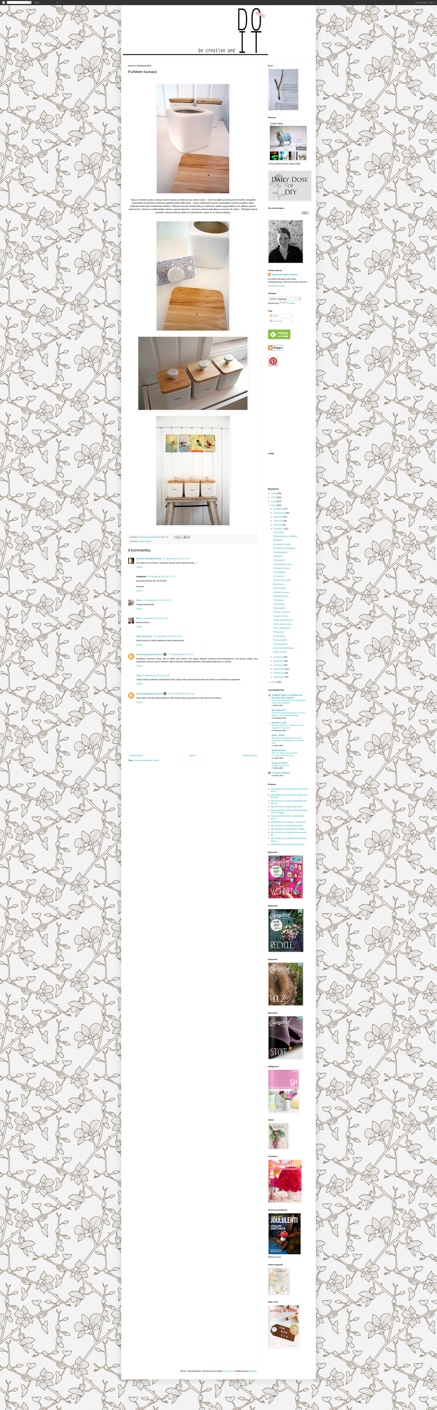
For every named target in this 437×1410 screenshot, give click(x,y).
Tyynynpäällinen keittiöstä (285, 536)
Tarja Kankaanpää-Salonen (149, 654)
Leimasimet (278, 576)
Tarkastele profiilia (276, 286)
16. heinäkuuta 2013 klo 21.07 (154, 618)
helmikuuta (278, 673)
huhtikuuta (278, 665)
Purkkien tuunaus (281, 592)
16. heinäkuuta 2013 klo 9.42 (176, 558)
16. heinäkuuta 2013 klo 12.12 (161, 576)
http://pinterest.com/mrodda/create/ (286, 825)
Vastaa (139, 567)
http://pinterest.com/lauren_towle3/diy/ (288, 822)
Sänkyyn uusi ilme (281, 612)
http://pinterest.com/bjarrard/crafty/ (286, 806)
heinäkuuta (278, 529)
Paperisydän (279, 608)
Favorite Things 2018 (280, 766)
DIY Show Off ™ (279, 710)
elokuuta (277, 525)
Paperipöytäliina (280, 596)
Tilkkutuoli (278, 556)
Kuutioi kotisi (279, 636)
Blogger (253, 1371)
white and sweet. (144, 636)
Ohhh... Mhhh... (279, 735)
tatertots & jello (279, 723)
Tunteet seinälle (280, 616)
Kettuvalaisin (279, 604)
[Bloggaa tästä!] (178, 537)
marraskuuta (279, 513)
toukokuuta (278, 661)
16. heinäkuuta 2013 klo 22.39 (167, 636)
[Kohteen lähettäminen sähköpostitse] (175, 537)
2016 (273, 493)
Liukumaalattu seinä (282, 564)
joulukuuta (278, 509)
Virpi (138, 675)
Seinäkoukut (279, 560)
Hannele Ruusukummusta (148, 558)
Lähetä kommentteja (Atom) (146, 760)
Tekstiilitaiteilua (280, 552)
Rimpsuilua (278, 632)
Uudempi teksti (136, 755)
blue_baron (228, 1371)
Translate (290, 303)
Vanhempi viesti (249, 755)
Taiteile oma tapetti (282, 580)
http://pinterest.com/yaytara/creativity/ (288, 844)
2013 (273, 505)
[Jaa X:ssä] (182, 537)
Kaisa (139, 600)
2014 (273, 501)
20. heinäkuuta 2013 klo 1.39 (180, 694)
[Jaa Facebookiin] (185, 537)
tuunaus (148, 541)
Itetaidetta (277, 540)
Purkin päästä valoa (282, 624)
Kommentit (277, 321)
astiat (141, 541)
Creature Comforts (281, 773)
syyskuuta (278, 521)
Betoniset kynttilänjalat (283, 648)
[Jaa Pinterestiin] (188, 537)
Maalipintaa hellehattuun (284, 548)
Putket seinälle (280, 652)
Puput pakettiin (280, 640)
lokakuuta (278, 517)
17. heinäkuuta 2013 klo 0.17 (180, 654)
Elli (137, 618)
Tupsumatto (278, 532)
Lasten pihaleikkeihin (283, 620)
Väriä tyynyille (279, 588)
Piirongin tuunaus (281, 568)
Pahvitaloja (278, 600)
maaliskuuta (279, 669)
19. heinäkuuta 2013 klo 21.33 (156, 675)
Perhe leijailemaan (282, 628)
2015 (273, 497)
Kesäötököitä (279, 572)
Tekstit (275, 316)
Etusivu (192, 755)
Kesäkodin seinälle (282, 544)
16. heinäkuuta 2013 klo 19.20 (157, 600)
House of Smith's (280, 763)
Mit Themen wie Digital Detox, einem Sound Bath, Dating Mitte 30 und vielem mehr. (288, 740)
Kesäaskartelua (280, 644)
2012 (273, 682)
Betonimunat (279, 584)
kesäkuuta (278, 657)
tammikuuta (279, 677)
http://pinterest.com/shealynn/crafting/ (288, 829)
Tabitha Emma (278, 750)
